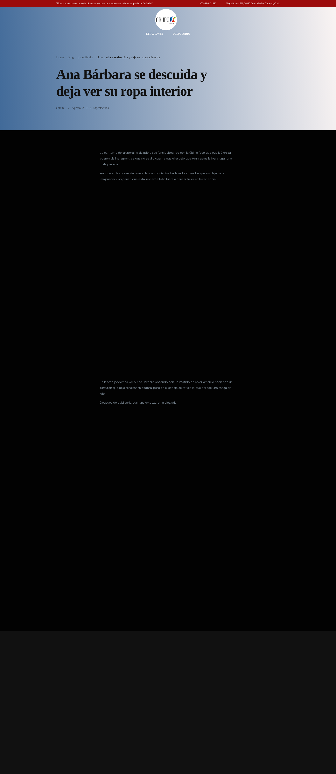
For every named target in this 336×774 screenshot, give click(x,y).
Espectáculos (101, 108)
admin (60, 108)
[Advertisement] (168, 702)
